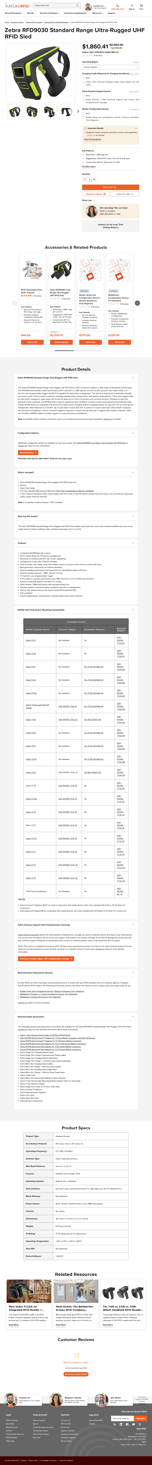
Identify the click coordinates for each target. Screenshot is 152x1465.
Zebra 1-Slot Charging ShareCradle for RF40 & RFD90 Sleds (45, 1035)
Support (111, 13)
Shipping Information (69, 1434)
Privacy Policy (33, 1461)
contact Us (22, 446)
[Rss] (114, 1424)
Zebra (85, 52)
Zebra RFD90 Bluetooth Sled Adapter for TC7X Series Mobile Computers (50, 1049)
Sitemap (23, 1461)
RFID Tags (10, 1441)
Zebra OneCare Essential (28, 935)
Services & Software (49, 13)
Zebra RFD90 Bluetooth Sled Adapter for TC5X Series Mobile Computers (50, 1047)
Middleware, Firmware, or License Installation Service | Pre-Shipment (48, 994)
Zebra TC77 (31, 852)
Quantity (86, 174)
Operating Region (110, 62)
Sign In (35, 1424)
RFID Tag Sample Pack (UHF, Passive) (31, 291)
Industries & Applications (75, 13)
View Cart (36, 1438)
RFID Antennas (12, 1420)
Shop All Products (13, 13)
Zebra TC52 (31, 680)
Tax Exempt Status (40, 1431)
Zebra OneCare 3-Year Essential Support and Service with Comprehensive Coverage (112, 101)
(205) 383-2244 (106, 214)
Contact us (90, 135)
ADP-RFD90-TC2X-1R (120, 640)
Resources (97, 13)
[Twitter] (140, 1424)
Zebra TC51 (31, 667)
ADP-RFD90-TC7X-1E (68, 786)
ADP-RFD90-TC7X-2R (121, 865)
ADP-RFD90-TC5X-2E (68, 720)
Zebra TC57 (31, 746)
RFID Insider (66, 1424)
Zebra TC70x (31, 799)
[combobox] (51, 5)
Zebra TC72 (31, 812)
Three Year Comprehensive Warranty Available (74, 491)
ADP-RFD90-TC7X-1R (120, 786)
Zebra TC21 (31, 640)
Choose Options (61, 342)
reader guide (66, 458)
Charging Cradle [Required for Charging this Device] (110, 73)
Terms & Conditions (66, 1461)
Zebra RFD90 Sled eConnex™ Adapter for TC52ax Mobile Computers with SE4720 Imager (57, 1038)
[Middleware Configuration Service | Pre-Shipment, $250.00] (119, 270)
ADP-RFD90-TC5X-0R (121, 667)
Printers (9, 1431)
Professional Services (15, 1434)
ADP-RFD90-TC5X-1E (68, 706)
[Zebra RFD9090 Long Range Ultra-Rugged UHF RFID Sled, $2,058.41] (61, 270)
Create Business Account (43, 1427)
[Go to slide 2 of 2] (3, 112)
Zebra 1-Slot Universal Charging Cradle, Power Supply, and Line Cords (112, 83)
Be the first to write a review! (76, 1374)
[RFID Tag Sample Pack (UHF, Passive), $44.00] (32, 270)
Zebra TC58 (31, 772)
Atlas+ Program (39, 1420)
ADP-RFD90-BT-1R (120, 891)
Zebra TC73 (31, 865)
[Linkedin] (121, 1424)
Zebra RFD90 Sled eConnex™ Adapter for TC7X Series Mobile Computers (50, 1041)
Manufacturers (12, 1427)
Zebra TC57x (31, 759)
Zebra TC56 (31, 733)
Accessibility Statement (48, 1461)
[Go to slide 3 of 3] (14, 303)
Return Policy (66, 1441)
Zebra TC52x (31, 693)
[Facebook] (127, 1424)
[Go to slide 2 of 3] (137, 303)
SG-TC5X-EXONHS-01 (93, 667)
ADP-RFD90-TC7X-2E (68, 865)
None (88, 78)
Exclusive (84, 291)
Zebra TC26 (31, 653)
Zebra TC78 (31, 878)
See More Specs (89, 166)
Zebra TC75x (31, 838)
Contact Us (22, 1003)
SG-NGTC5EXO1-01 (92, 720)
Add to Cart (108, 187)
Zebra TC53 (31, 720)
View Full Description (92, 139)
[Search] (77, 5)
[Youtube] (133, 1424)
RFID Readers (11, 1438)
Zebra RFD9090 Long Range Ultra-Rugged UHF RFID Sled (60, 292)
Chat (118, 214)
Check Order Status (41, 1434)
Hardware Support (68, 1438)
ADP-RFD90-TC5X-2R (121, 720)
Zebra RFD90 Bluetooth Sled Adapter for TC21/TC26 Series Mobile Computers (53, 1044)
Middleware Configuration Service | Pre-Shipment (119, 298)
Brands (30, 13)
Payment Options (68, 1431)
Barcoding (10, 1424)
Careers (92, 1424)
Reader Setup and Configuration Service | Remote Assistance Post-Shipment (112, 118)
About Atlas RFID (96, 1420)
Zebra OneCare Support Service (110, 91)
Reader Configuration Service (110, 109)
